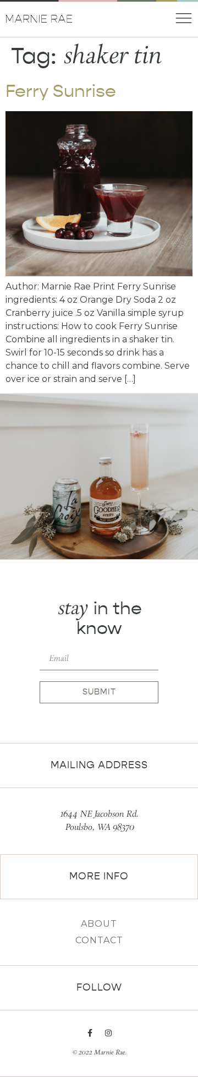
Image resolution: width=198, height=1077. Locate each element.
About (99, 924)
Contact (99, 940)
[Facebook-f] (90, 1033)
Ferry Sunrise (61, 91)
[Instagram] (108, 1033)
